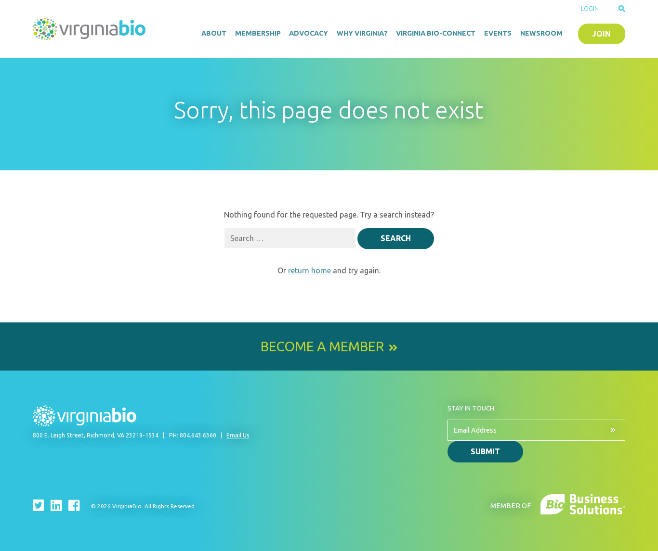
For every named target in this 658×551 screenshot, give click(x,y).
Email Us (238, 435)
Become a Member (322, 346)
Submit (485, 451)
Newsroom (541, 33)
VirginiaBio (90, 28)
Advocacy (308, 33)
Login (590, 8)
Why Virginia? (362, 33)
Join (601, 33)
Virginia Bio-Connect (435, 33)
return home (309, 270)
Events (498, 33)
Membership (258, 33)
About (213, 33)
